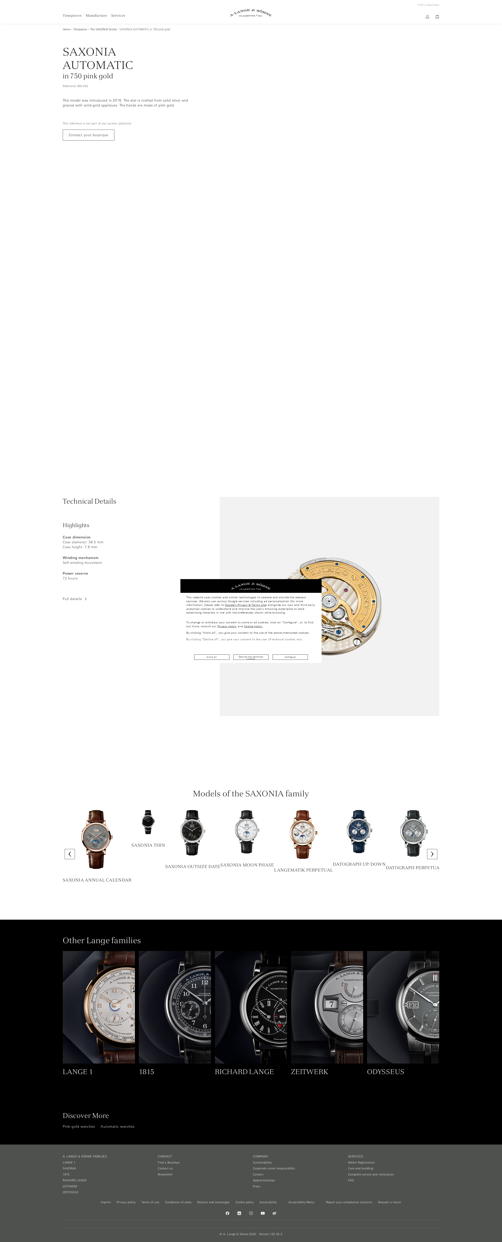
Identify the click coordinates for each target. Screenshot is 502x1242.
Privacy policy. (227, 626)
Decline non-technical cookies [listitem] (251, 658)
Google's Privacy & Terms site (245, 605)
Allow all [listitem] (212, 657)
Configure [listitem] (290, 657)
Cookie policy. (253, 626)
